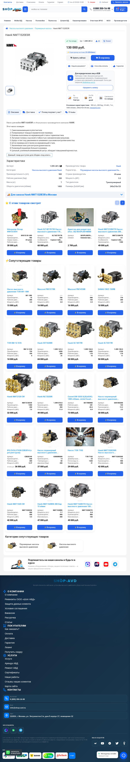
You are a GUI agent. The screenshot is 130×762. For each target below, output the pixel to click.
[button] (122, 203)
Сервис (60, 2)
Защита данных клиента (18, 604)
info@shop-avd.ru (88, 82)
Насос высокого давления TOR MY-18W (18, 290)
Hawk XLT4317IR (75, 343)
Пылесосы (52, 21)
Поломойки (40, 21)
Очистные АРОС (96, 21)
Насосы (29, 21)
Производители (120, 21)
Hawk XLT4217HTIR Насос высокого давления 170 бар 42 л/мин (49, 230)
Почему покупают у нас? (51, 112)
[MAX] (88, 564)
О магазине (31, 2)
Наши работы (12, 677)
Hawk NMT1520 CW (16, 504)
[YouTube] (106, 564)
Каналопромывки (79, 21)
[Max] (6, 730)
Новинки (7, 21)
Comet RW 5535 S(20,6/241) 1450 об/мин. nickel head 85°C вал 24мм (80, 397)
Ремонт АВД (11, 668)
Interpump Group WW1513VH (15, 230)
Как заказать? (12, 629)
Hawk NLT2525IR (44, 396)
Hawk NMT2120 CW (16, 396)
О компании (11, 594)
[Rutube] (97, 564)
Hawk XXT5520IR (44, 343)
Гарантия (50, 2)
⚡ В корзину (19, 253)
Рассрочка (10, 617)
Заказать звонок (121, 2)
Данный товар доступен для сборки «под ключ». (29, 155)
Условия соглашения (16, 608)
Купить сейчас (79, 58)
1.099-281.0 (55, 166)
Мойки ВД (18, 21)
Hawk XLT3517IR (105, 343)
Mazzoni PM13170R (46, 289)
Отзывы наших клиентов (18, 681)
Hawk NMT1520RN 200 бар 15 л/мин (49, 505)
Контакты (8, 2)
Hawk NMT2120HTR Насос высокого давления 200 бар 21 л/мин (110, 230)
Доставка (19, 2)
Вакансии (10, 613)
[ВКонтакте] (95, 743)
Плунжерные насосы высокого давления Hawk (100, 170)
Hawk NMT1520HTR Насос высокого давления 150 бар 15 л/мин (80, 505)
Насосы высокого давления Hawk (47, 170)
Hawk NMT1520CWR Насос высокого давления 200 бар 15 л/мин (109, 451)
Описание (15, 112)
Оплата (41, 2)
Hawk (118, 166)
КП (99, 41)
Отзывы (72, 112)
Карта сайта (11, 686)
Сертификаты (12, 672)
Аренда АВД (11, 663)
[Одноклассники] (124, 743)
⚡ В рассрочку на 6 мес (81, 52)
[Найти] (84, 9)
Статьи (8, 622)
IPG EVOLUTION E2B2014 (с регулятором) (19, 451)
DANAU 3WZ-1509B (106, 289)
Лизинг (108, 41)
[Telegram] (115, 564)
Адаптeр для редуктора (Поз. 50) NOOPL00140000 (79, 230)
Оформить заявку (90, 88)
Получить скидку (13, 652)
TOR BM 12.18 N (14, 343)
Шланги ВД (64, 21)
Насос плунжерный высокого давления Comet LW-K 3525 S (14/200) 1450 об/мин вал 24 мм (48, 451)
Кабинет (105, 2)
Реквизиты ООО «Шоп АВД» (20, 599)
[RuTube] (110, 743)
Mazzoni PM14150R (76, 289)
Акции (92, 2)
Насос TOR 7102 (75, 450)
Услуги (8, 659)
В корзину (104, 57)
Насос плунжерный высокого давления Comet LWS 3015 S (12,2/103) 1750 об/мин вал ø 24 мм (110, 397)
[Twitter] (117, 743)
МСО (108, 21)
